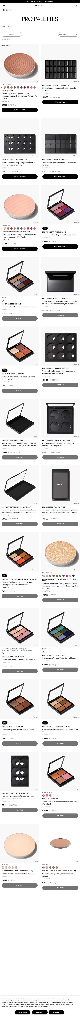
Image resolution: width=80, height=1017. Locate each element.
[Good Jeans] (18, 228)
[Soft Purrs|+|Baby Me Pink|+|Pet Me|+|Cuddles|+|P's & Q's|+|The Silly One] (3, 653)
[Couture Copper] (53, 576)
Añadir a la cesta (19, 110)
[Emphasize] (3, 867)
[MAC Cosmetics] (40, 5)
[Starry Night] (24, 87)
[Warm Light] (16, 867)
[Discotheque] (70, 576)
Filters (11, 34)
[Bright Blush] (47, 795)
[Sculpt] (43, 867)
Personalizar (22, 1012)
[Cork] (11, 87)
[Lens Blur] (28, 228)
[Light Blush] (43, 795)
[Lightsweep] (9, 867)
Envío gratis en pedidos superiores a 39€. (40, 1)
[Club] (18, 87)
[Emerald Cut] (60, 576)
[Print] (14, 87)
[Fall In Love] (34, 228)
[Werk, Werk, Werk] (31, 228)
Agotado (19, 318)
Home (3, 26)
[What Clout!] (8, 228)
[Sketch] (21, 87)
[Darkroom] (28, 87)
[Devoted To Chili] (11, 228)
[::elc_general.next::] (37, 87)
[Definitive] (53, 867)
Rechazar (39, 1012)
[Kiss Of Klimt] (43, 576)
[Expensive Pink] (34, 87)
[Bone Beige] (47, 867)
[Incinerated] (63, 576)
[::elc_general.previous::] (2, 87)
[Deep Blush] (50, 795)
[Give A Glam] (21, 228)
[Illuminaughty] (73, 576)
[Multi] (3, 300)
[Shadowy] (50, 867)
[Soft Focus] (13, 867)
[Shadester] (57, 867)
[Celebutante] (67, 576)
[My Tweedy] (14, 228)
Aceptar (56, 1012)
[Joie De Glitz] (57, 576)
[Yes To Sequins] (47, 576)
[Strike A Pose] (24, 228)
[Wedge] (8, 87)
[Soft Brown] (5, 87)
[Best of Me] (5, 228)
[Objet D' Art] (50, 576)
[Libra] (31, 87)
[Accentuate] (6, 867)
